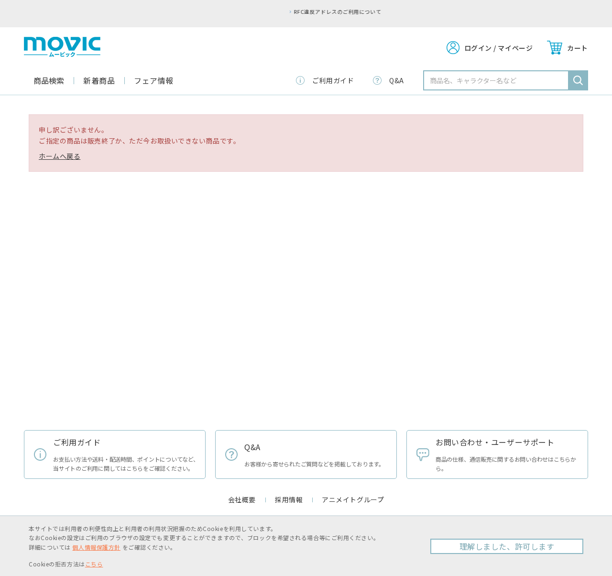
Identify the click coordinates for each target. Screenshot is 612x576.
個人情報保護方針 (96, 547)
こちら (94, 564)
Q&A (396, 80)
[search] (578, 80)
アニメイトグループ (353, 499)
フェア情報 (154, 80)
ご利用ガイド (333, 80)
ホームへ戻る (59, 156)
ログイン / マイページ (498, 48)
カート (577, 48)
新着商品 (99, 80)
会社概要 (242, 499)
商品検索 (48, 80)
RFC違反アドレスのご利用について (311, 11)
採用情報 (289, 499)
